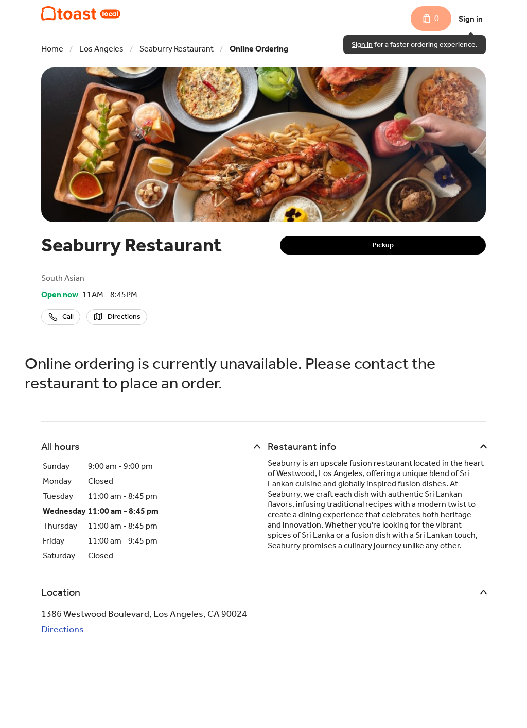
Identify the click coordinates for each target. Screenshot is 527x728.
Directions (62, 629)
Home (52, 49)
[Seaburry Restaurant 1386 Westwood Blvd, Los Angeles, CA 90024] (80, 13)
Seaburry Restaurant (176, 49)
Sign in (471, 19)
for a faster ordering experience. (415, 44)
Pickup (383, 245)
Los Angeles (101, 49)
